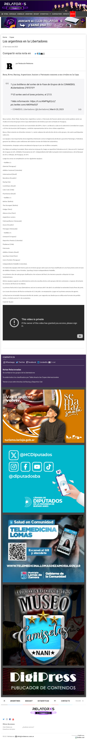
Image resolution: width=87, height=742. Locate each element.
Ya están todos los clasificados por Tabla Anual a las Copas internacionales (31, 377)
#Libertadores (17, 87)
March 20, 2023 (57, 109)
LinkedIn (43, 362)
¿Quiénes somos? (28, 727)
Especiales (12, 14)
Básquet (36, 14)
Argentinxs (29, 14)
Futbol (6, 14)
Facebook (32, 362)
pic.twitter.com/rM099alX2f (24, 104)
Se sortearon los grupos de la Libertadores (19, 373)
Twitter (21, 362)
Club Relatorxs (57, 14)
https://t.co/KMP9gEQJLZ (43, 101)
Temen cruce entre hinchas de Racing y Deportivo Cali (22, 382)
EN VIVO (72, 14)
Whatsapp (10, 362)
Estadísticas (44, 14)
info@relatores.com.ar (25, 736)
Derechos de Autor (9, 729)
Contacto (66, 14)
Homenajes (20, 14)
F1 (50, 14)
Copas (12, 37)
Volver (78, 701)
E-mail (53, 362)
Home (5, 37)
